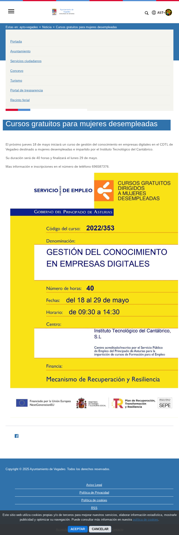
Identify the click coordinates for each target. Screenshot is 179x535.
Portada (16, 41)
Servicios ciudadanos (25, 61)
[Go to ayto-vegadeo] (79, 11)
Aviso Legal (94, 485)
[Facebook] (15, 435)
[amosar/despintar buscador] (147, 13)
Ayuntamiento (20, 51)
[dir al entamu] (160, 507)
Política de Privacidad (94, 492)
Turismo (16, 80)
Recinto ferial (20, 100)
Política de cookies (94, 500)
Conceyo (16, 71)
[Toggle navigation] (11, 12)
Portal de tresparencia (26, 90)
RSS (94, 508)
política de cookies (145, 519)
